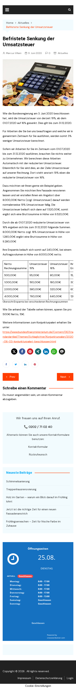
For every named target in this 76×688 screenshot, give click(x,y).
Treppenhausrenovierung (21, 489)
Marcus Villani (13, 53)
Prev (12, 377)
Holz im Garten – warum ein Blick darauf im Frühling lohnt (37, 499)
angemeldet (22, 395)
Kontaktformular (38, 447)
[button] (14, 351)
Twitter (15, 364)
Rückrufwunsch (38, 454)
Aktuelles (63, 53)
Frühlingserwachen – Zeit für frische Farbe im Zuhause (33, 524)
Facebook (6, 364)
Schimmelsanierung (18, 481)
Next (63, 377)
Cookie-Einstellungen (38, 686)
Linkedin (25, 364)
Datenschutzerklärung (49, 678)
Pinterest (34, 364)
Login (70, 678)
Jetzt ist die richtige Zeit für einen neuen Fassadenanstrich (31, 511)
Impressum (24, 678)
